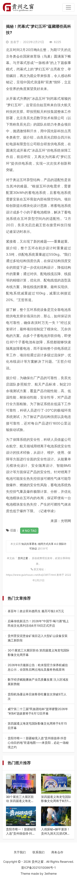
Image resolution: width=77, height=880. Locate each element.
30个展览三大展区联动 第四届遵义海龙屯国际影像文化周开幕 (38, 652)
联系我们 (38, 852)
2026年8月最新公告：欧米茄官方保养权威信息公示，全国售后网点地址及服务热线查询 (38, 667)
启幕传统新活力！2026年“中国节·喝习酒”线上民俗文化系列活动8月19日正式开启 (38, 623)
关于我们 (20, 852)
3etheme (50, 873)
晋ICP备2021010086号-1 (38, 867)
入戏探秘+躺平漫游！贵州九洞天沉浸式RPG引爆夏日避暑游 (56, 831)
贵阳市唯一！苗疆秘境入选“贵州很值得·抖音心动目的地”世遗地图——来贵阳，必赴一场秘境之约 (38, 742)
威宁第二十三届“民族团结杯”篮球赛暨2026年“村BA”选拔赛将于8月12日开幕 (38, 711)
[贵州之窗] (18, 7)
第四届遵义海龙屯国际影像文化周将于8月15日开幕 (38, 726)
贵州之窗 (23, 558)
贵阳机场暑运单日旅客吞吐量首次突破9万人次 (38, 696)
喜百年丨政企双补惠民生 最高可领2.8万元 (37, 611)
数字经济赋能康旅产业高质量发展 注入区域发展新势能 (38, 682)
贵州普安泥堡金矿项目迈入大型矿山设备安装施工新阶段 (38, 638)
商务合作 (57, 852)
